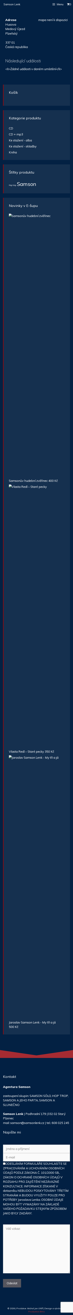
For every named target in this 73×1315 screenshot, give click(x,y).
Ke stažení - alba (20, 140)
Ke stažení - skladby (22, 146)
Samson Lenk (12, 4)
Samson (26, 184)
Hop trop (12, 185)
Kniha (13, 152)
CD (11, 128)
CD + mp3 (16, 134)
